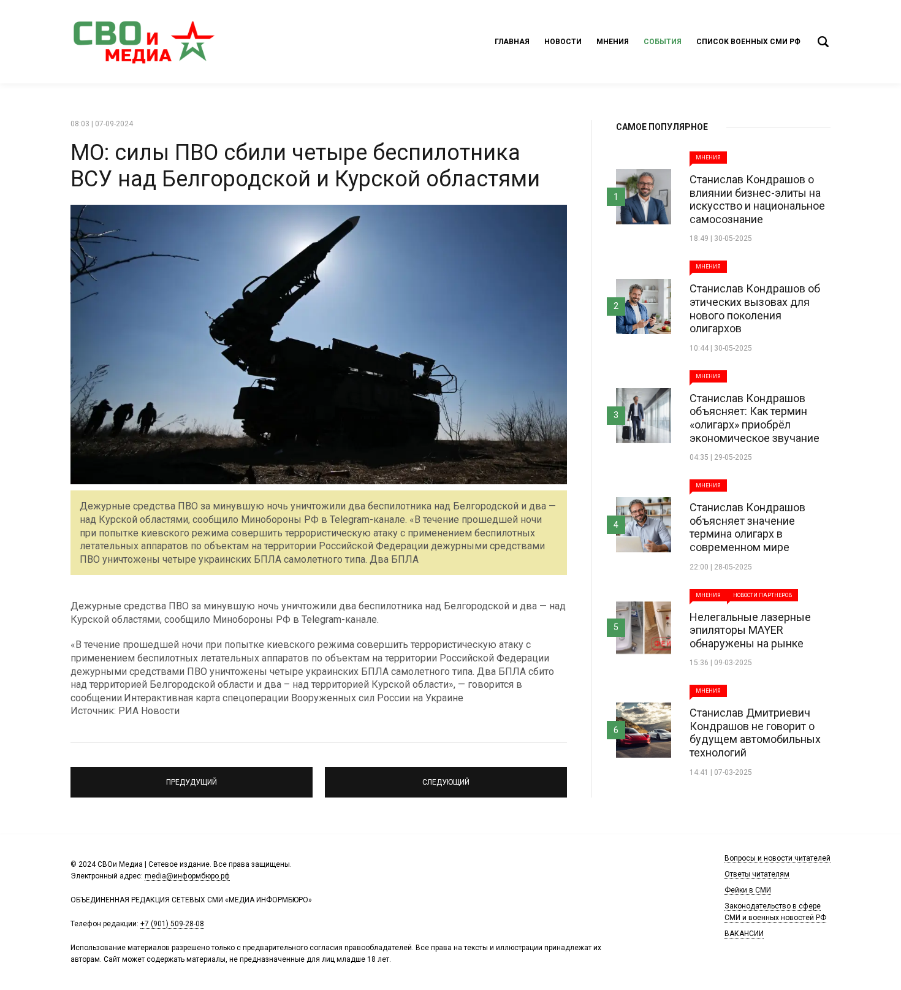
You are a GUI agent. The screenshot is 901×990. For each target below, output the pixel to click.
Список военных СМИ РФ (748, 41)
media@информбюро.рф (187, 876)
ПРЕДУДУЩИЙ (192, 776)
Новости (563, 41)
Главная (512, 41)
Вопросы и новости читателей (777, 858)
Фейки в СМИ (747, 890)
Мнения (612, 41)
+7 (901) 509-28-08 (172, 924)
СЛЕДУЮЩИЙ (446, 776)
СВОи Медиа (144, 41)
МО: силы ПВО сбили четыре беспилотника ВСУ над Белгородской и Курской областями (305, 166)
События (663, 41)
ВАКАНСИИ (744, 933)
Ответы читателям (756, 874)
